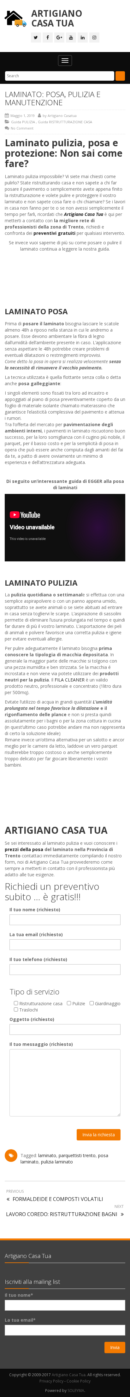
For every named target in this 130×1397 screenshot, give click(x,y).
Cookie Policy (79, 1381)
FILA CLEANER (70, 680)
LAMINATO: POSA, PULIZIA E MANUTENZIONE (53, 98)
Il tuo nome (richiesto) (34, 910)
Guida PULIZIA (23, 121)
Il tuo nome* (19, 1295)
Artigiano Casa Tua (69, 1374)
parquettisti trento (77, 1155)
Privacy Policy (51, 1381)
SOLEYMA (76, 1390)
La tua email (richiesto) (36, 934)
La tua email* (20, 1320)
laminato (47, 1155)
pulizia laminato (57, 1162)
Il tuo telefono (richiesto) (38, 959)
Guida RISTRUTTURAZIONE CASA (65, 121)
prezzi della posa (24, 849)
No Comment (22, 128)
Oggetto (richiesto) (31, 1019)
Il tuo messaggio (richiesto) (41, 1044)
